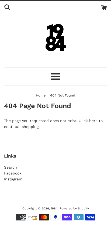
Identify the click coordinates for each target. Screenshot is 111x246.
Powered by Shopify (74, 208)
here (93, 121)
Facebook (13, 173)
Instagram (13, 179)
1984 (54, 208)
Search (10, 167)
